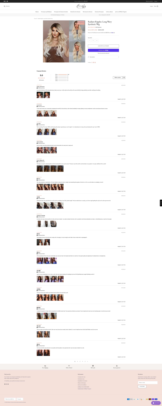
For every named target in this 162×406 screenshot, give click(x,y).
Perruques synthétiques (46, 11)
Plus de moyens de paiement (103, 53)
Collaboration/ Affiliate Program (84, 388)
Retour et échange (82, 383)
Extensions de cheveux (75, 11)
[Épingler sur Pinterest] (95, 62)
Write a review (118, 77)
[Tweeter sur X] (91, 62)
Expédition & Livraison (82, 381)
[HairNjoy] (81, 6)
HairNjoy (8, 402)
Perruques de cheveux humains (61, 11)
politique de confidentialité (83, 387)
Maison (37, 11)
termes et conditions (82, 384)
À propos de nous (81, 377)
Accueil (35, 18)
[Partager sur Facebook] (93, 62)
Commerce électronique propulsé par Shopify (18, 402)
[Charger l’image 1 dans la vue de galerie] (64, 41)
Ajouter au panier (103, 46)
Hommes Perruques (99, 11)
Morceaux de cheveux (87, 11)
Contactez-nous (81, 379)
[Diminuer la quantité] (89, 40)
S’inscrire (142, 386)
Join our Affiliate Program (121, 11)
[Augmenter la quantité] (96, 40)
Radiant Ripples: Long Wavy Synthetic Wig (45, 18)
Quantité (90, 37)
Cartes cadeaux (109, 11)
